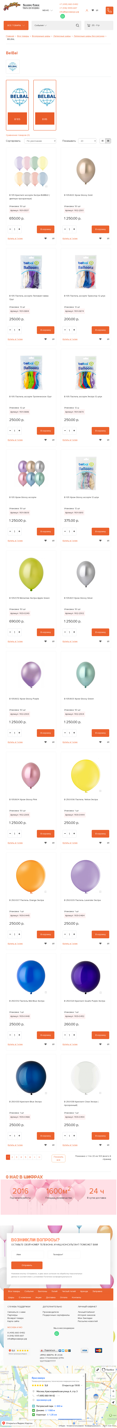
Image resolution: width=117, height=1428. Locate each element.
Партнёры (12, 1315)
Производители (51, 1312)
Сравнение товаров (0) (18, 135)
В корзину (46, 229)
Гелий (54, 1291)
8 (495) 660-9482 (16, 1332)
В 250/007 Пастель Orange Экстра (26, 900)
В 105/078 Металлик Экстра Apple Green (29, 598)
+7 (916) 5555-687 (68, 8)
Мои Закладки (85, 1318)
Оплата (63, 1297)
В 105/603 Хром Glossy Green (79, 698)
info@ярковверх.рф (69, 12)
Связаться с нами (16, 1312)
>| (39, 1157)
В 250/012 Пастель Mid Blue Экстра (26, 1001)
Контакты (76, 1297)
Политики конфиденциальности (58, 1277)
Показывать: (67, 140)
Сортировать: (13, 140)
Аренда (84, 1291)
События (39, 25)
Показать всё (58, 1158)
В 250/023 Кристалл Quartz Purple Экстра (84, 1001)
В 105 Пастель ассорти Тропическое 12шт (30, 396)
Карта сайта (13, 1321)
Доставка (50, 1297)
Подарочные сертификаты (56, 1315)
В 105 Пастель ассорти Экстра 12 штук (83, 396)
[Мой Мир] (69, 1350)
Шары (11, 1297)
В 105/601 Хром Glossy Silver (78, 598)
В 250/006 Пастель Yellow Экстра (81, 799)
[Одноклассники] (66, 1350)
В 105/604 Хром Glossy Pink (23, 799)
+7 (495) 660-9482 (69, 4)
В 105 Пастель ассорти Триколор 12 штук (84, 296)
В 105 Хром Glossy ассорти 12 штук (81, 497)
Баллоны (42, 1291)
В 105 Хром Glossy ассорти (22, 497)
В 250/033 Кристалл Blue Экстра (25, 1101)
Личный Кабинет (86, 1312)
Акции (38, 1297)
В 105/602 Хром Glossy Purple (24, 698)
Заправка (97, 1291)
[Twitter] (63, 1350)
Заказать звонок (109, 10)
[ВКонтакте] (60, 1350)
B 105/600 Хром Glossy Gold (78, 195)
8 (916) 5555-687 (15, 1335)
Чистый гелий (69, 1291)
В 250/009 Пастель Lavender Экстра (82, 900)
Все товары (14, 25)
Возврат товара (15, 1318)
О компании (25, 1297)
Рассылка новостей (88, 1321)
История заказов (86, 1315)
